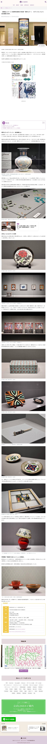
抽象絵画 (29, 689)
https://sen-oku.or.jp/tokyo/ (20, 629)
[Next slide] (44, 657)
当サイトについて (16, 740)
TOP (14, 5)
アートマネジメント (8, 685)
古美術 (11, 689)
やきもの (23, 683)
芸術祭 (13, 693)
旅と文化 (35, 689)
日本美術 (6, 691)
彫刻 (24, 689)
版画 (25, 691)
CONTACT (32, 5)
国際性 (16, 689)
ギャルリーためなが (33, 685)
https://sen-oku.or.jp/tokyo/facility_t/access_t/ (17, 631)
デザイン (41, 685)
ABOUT (17, 5)
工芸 (20, 689)
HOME (24, 738)
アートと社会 (38, 683)
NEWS (21, 5)
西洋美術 (24, 693)
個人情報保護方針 (31, 740)
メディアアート (15, 687)
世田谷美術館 (23, 687)
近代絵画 (30, 693)
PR (6, 683)
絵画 (36, 691)
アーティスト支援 (31, 683)
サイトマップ (23, 740)
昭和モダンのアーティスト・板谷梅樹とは (10, 125)
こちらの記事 (8, 715)
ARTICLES (26, 5)
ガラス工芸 (26, 685)
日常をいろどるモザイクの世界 (8, 126)
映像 (11, 691)
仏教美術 (29, 687)
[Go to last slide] (3, 657)
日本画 (40, 689)
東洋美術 (16, 691)
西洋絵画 (19, 693)
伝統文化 (35, 687)
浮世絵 (21, 691)
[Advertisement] (23, 111)
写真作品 (40, 687)
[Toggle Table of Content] (42, 123)
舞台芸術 (41, 691)
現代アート (31, 691)
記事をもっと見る (23, 670)
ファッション (7, 687)
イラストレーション (17, 685)
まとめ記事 (17, 683)
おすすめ (11, 683)
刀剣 (7, 689)
